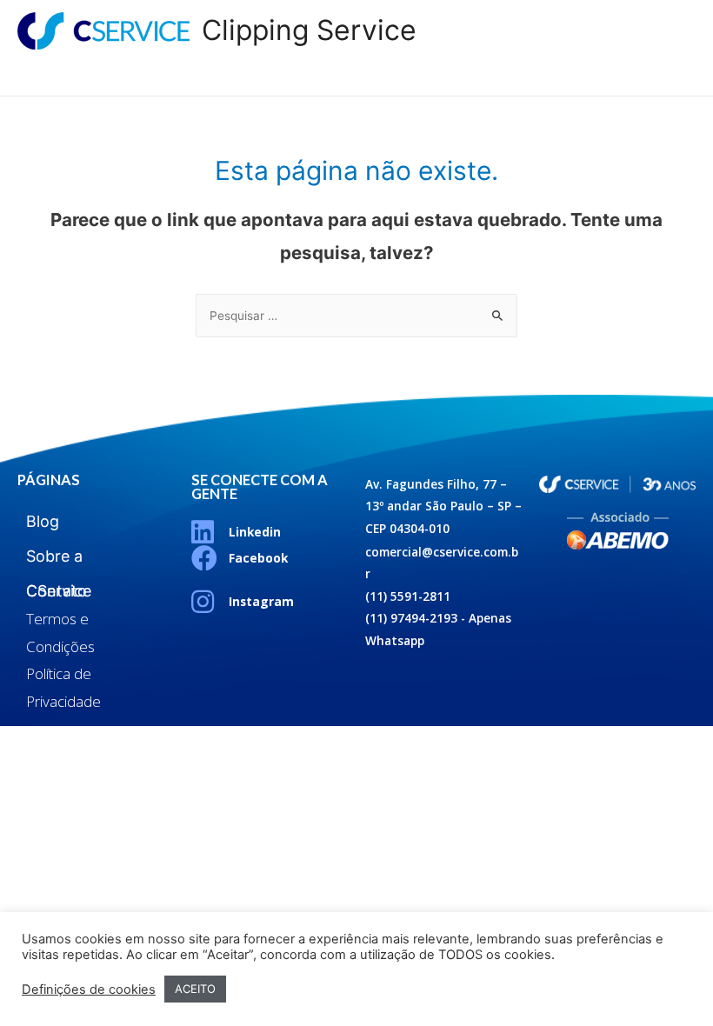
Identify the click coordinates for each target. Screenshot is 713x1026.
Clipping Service (309, 30)
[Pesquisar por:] (356, 316)
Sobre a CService (511, 78)
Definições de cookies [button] (89, 989)
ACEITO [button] (195, 989)
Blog (396, 78)
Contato (639, 78)
